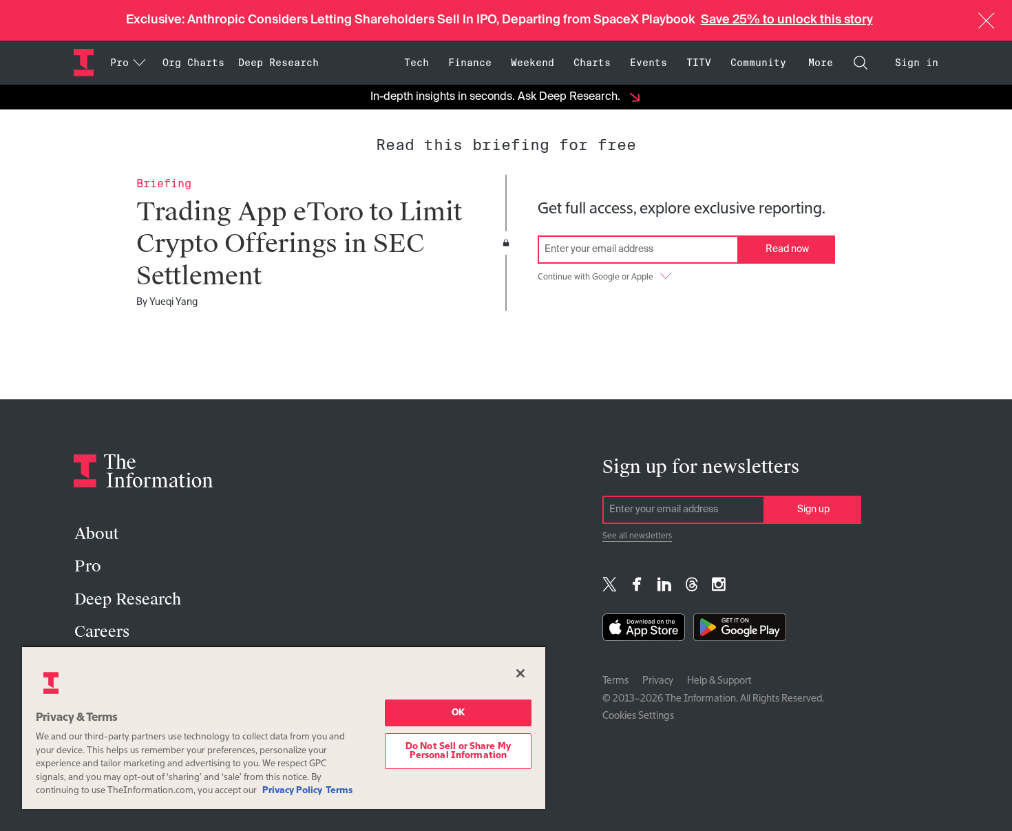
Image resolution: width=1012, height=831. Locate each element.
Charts (592, 62)
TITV (698, 62)
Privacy (657, 681)
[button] (986, 21)
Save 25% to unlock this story (787, 20)
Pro (87, 566)
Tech (416, 62)
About (96, 534)
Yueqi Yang (173, 302)
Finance (470, 62)
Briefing (163, 183)
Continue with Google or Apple (595, 277)
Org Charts (193, 62)
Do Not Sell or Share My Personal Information (458, 751)
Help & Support (719, 681)
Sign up (813, 509)
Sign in (916, 62)
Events (648, 62)
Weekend (532, 62)
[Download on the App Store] (643, 630)
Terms (615, 681)
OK (458, 712)
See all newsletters (637, 536)
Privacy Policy (292, 790)
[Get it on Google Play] (739, 630)
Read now (787, 249)
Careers (101, 632)
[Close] (520, 673)
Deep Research (278, 62)
